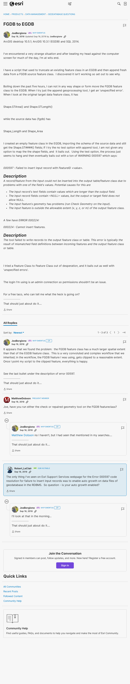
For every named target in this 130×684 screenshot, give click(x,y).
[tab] (10, 323)
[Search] (119, 3)
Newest (18, 332)
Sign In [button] (65, 565)
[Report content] (125, 25)
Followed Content (13, 596)
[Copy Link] (65, 36)
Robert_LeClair (23, 468)
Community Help (12, 600)
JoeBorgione (19, 33)
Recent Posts (10, 591)
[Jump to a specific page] (124, 332)
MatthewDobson (21, 398)
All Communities (12, 586)
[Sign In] (125, 3)
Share (7, 310)
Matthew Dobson (23, 435)
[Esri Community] (16, 4)
